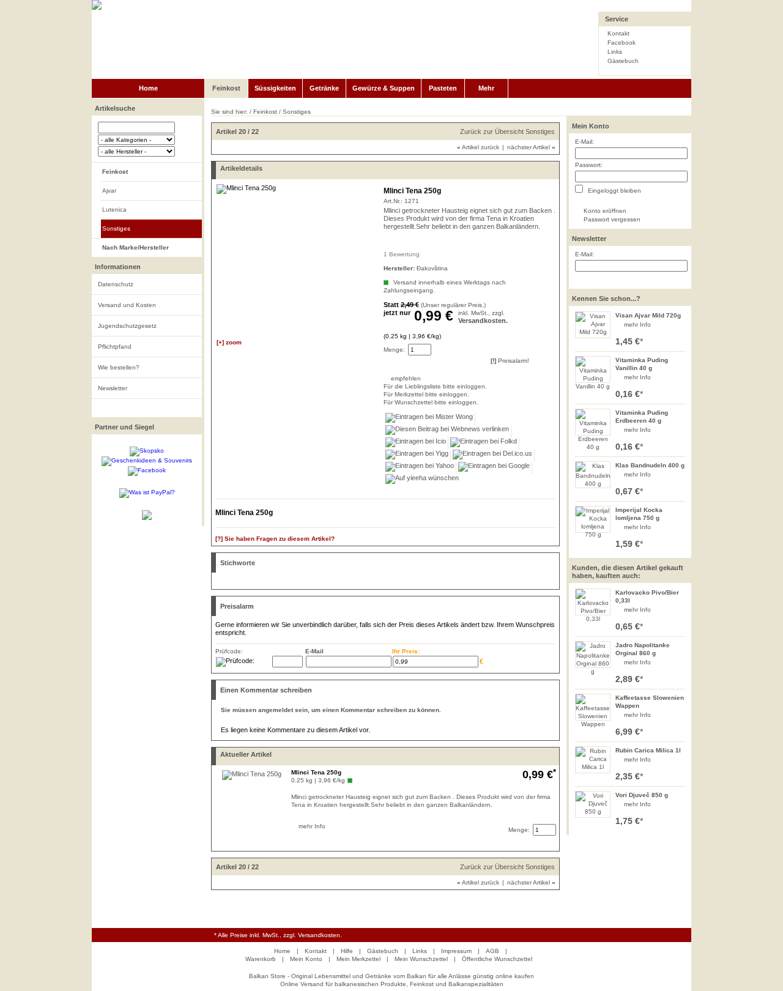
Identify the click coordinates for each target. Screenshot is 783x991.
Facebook (621, 42)
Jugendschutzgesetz (127, 325)
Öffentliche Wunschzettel (497, 959)
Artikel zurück (478, 147)
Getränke (324, 88)
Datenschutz (115, 284)
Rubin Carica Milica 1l (648, 750)
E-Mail (314, 651)
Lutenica (114, 209)
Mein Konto (590, 126)
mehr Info (637, 324)
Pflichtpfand (115, 346)
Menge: (394, 349)
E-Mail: (584, 141)
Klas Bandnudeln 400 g (650, 465)
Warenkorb (260, 959)
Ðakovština (432, 268)
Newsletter (112, 388)
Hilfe (347, 951)
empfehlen (392, 378)
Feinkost (226, 88)
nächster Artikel (531, 147)
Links (614, 51)
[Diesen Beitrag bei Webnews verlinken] (447, 431)
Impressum (456, 951)
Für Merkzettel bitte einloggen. (384, 394)
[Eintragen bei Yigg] (417, 456)
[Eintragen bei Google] (494, 468)
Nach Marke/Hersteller (135, 247)
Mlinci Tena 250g (316, 772)
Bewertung (402, 254)
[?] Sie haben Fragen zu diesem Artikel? (275, 538)
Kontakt (618, 33)
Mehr (486, 88)
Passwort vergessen (612, 219)
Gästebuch (623, 61)
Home (148, 88)
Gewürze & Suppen (383, 88)
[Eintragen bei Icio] (416, 443)
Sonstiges (116, 228)
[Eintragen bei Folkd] (483, 443)
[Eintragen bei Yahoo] (420, 468)
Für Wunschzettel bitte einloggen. (384, 402)
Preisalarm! (510, 360)
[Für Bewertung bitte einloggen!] (389, 243)
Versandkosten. (483, 320)
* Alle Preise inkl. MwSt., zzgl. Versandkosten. (278, 935)
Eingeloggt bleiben (613, 190)
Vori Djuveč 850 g (641, 795)
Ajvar (109, 190)
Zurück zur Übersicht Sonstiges (507, 131)
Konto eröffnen (605, 210)
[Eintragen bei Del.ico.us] (493, 456)
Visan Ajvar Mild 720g (648, 315)
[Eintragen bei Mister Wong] (429, 419)
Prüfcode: (229, 651)
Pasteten (443, 88)
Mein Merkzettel (358, 959)
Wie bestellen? (118, 367)
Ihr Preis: (406, 651)
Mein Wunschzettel (421, 959)
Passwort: (589, 164)
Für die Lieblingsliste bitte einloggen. (384, 386)
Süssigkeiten (275, 88)
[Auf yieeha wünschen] (422, 480)
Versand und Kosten (127, 305)
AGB (492, 951)
